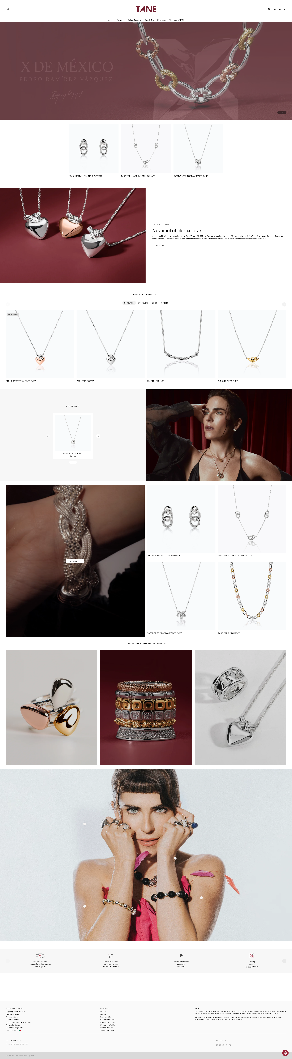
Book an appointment (107, 1019)
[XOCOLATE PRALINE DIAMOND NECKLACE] (146, 173)
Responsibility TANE (107, 1022)
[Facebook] (217, 1045)
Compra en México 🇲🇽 (13, 1030)
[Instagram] (223, 1045)
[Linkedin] (226, 1045)
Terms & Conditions (13, 1025)
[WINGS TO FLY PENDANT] (252, 369)
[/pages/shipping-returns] (40, 980)
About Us (103, 1011)
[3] (84, 848)
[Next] (284, 329)
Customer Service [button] (14, 1008)
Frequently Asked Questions (15, 1011)
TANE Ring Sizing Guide (14, 1027)
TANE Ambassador (12, 1014)
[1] (175, 882)
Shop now (160, 269)
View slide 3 (282, 136)
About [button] (198, 1008)
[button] (110, 20)
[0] (84, 930)
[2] (201, 922)
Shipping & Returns (12, 1019)
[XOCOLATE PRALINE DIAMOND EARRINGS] (94, 173)
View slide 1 (279, 136)
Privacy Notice (30, 1055)
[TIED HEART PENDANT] (111, 369)
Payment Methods (12, 1017)
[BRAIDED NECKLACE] (181, 369)
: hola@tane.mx (107, 1027)
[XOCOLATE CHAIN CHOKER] (252, 621)
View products (75, 585)
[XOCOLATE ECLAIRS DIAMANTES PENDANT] (198, 173)
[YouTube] (230, 1045)
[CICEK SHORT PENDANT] (73, 457)
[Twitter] (220, 1045)
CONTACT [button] (104, 1008)
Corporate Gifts (105, 1017)
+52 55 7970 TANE (108, 1025)
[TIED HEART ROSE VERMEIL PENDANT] (40, 369)
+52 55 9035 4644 (108, 1030)
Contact (103, 1014)
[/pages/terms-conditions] (181, 980)
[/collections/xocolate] (146, 81)
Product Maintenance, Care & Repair (18, 1022)
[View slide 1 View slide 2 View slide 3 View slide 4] (146, 81)
